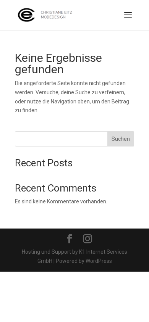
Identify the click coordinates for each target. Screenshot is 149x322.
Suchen (121, 139)
